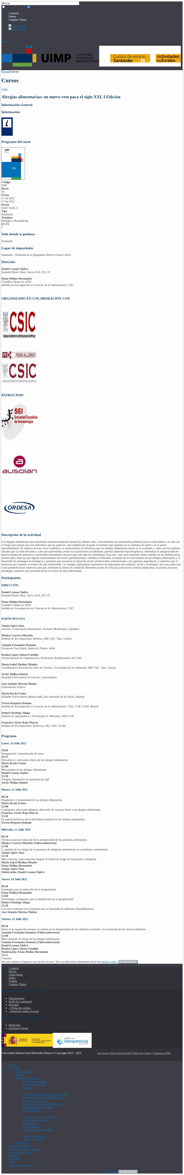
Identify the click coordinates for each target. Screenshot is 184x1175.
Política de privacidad (120, 1053)
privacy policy (110, 961)
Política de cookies (142, 1053)
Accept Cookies (128, 962)
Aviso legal (102, 1053)
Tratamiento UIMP (162, 1053)
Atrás (4, 89)
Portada (5, 71)
